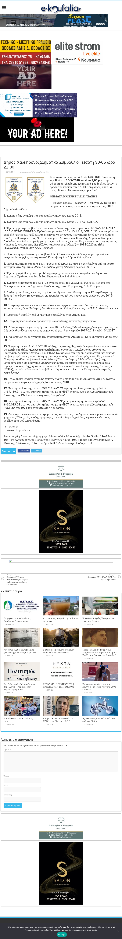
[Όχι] (118, 931)
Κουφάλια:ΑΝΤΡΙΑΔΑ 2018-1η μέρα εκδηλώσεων (101, 577)
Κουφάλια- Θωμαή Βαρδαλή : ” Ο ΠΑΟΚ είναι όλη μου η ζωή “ (58, 719)
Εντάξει (61, 934)
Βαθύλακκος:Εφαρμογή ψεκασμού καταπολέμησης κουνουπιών (58, 651)
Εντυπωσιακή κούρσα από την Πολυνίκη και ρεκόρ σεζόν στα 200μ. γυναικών (99, 687)
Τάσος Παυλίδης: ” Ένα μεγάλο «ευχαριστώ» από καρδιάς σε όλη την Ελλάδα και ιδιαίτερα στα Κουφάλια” (99, 652)
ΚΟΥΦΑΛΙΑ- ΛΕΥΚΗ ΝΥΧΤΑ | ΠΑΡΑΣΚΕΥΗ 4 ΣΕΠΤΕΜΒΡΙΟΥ (58, 685)
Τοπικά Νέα (44, 172)
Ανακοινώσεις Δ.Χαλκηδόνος (29, 172)
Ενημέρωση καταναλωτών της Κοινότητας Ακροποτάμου (17, 619)
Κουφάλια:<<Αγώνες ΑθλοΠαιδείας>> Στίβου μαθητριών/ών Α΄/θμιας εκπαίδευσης (17, 580)
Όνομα (6, 776)
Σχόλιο (7, 749)
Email (6, 785)
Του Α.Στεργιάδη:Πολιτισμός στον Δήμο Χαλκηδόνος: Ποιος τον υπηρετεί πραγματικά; (19, 687)
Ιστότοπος (8, 795)
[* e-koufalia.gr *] (61, 8)
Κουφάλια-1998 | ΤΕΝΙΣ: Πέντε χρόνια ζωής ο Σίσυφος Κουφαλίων (20, 651)
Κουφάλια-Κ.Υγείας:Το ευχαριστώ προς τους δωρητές (98, 619)
